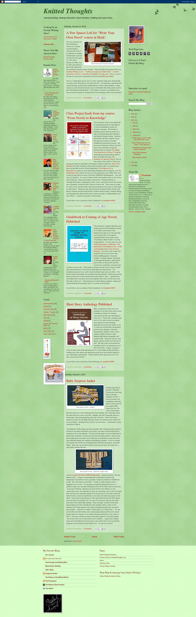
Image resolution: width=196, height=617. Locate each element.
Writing (46, 321)
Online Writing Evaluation (108, 554)
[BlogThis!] (98, 98)
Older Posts (118, 537)
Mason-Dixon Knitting (53, 566)
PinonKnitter (146, 175)
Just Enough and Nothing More (56, 562)
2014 (133, 114)
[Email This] (96, 98)
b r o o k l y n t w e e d (53, 558)
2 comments (87, 293)
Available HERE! (110, 200)
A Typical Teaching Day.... (56, 208)
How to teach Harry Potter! (55, 137)
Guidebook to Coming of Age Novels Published (141, 148)
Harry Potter (47, 331)
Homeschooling (49, 309)
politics (46, 328)
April (134, 126)
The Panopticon (50, 581)
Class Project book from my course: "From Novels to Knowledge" (90, 115)
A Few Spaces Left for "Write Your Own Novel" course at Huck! (90, 34)
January (135, 135)
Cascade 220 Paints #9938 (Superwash (85, 475)
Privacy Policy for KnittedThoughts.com (113, 557)
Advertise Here (104, 563)
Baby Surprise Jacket (80, 380)
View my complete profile (137, 212)
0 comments (87, 98)
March (135, 129)
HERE (103, 76)
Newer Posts (70, 537)
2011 (133, 162)
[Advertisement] (105, 105)
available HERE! (108, 362)
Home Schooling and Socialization (51, 93)
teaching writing (49, 303)
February (136, 132)
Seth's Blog (49, 570)
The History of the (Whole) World (56, 577)
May (134, 123)
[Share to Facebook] (102, 98)
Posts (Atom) (77, 541)
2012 (133, 120)
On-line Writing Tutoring (107, 566)
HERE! (111, 76)
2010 (133, 165)
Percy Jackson (48, 334)
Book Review (48, 315)
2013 (133, 117)
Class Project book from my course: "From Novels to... (141, 143)
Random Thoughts (50, 312)
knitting (46, 306)
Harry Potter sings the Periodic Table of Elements (56, 164)
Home (94, 537)
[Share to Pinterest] (105, 98)
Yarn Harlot (49, 588)
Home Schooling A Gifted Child (56, 113)
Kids (45, 318)
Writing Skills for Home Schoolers (56, 73)
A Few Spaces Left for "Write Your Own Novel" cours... (141, 138)
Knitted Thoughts (68, 10)
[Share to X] (100, 98)
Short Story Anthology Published (89, 304)
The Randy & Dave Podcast (54, 585)
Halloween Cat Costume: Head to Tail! (56, 186)
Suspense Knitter (51, 573)
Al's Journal (49, 555)
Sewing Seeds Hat (55, 258)
